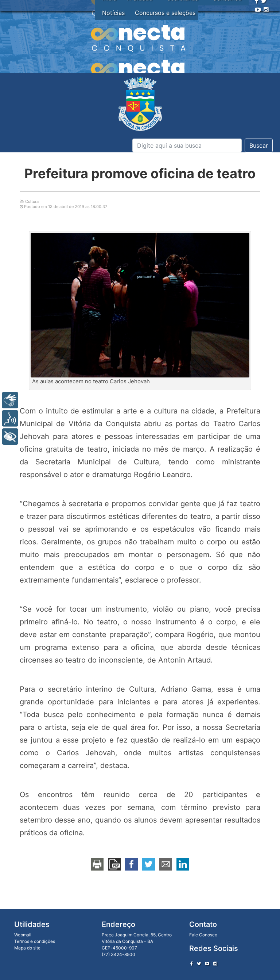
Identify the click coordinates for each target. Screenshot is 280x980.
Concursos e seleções (165, 12)
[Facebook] (191, 963)
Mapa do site (27, 948)
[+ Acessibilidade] (10, 436)
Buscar (258, 145)
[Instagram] (266, 9)
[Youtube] (258, 9)
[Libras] (10, 400)
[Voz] (10, 418)
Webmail (22, 934)
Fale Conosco (203, 934)
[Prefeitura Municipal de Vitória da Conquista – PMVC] (140, 103)
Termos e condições (34, 941)
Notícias (113, 12)
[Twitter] (199, 963)
